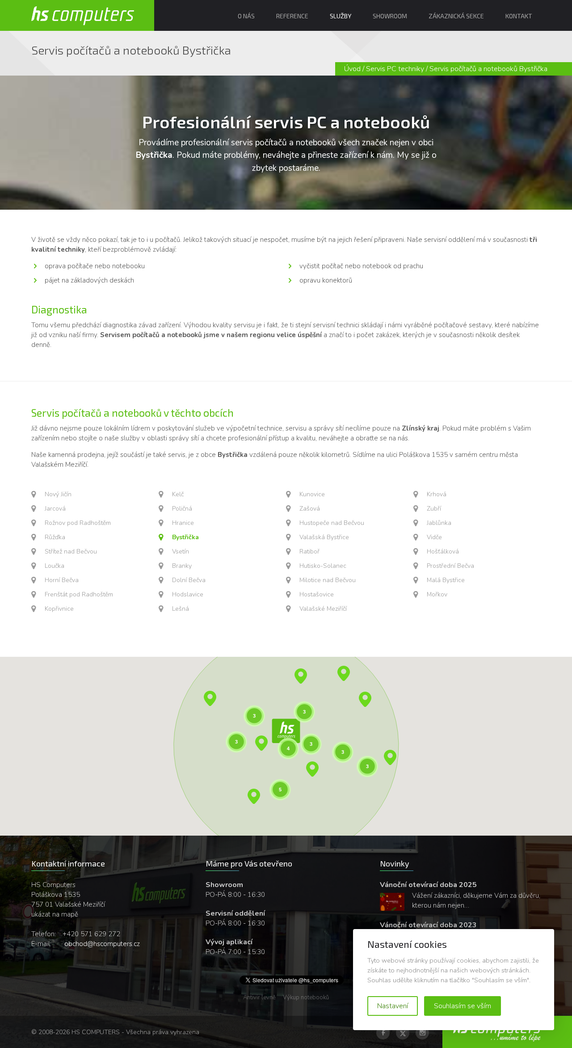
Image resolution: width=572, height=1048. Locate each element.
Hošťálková (443, 551)
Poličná (182, 508)
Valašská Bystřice (324, 537)
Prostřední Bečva (450, 566)
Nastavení (392, 1006)
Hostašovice (316, 594)
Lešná (180, 608)
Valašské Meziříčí (323, 608)
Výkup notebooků (306, 997)
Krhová (436, 494)
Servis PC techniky (395, 69)
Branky (182, 566)
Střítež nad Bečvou (71, 551)
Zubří (434, 508)
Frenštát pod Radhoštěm (79, 594)
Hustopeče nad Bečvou (331, 523)
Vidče (434, 537)
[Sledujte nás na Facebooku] (383, 1033)
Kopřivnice (59, 608)
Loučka (54, 566)
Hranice (183, 523)
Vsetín (180, 551)
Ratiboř (309, 551)
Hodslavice (187, 594)
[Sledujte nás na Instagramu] (422, 1033)
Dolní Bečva (189, 580)
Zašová (309, 508)
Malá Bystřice (446, 580)
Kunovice (312, 494)
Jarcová (55, 508)
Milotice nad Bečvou (327, 580)
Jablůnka (439, 523)
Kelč (178, 494)
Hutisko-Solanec (322, 566)
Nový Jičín (58, 494)
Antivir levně (259, 997)
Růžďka (55, 537)
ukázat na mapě (54, 914)
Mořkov (437, 594)
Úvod (352, 69)
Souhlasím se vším (462, 1006)
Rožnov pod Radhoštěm (78, 523)
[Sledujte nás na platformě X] (402, 1033)
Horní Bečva (62, 580)
